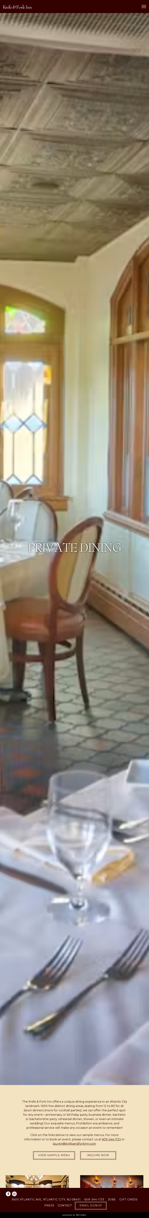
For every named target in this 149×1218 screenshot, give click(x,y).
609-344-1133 (94, 1199)
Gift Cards (128, 1199)
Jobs (112, 1199)
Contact (65, 1205)
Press (49, 1205)
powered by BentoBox (74, 1215)
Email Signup (91, 1205)
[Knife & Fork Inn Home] (17, 6)
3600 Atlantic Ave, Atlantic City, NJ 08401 (46, 1199)
